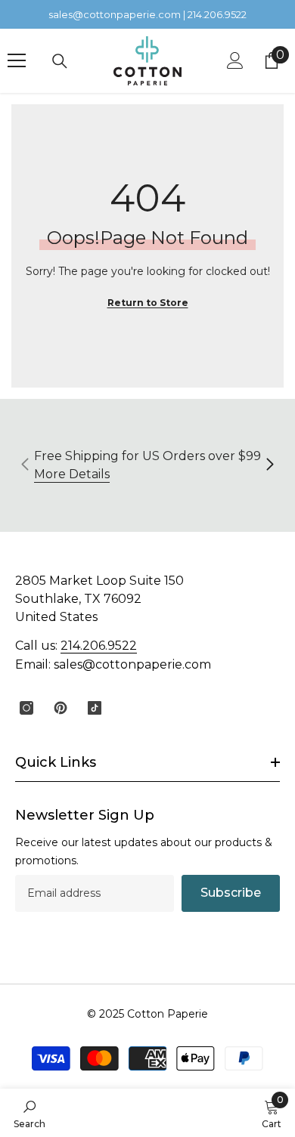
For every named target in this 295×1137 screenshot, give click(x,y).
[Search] (60, 61)
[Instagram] (26, 708)
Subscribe (230, 892)
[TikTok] (94, 708)
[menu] (17, 60)
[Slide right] (269, 465)
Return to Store (147, 302)
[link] (29, 1113)
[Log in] (235, 60)
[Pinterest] (60, 708)
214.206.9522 (99, 645)
